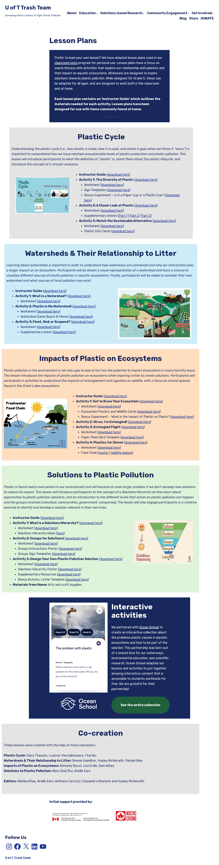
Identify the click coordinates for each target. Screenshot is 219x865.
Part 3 (146, 216)
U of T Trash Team (28, 7)
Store (193, 18)
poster (104, 453)
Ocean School (149, 627)
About (72, 13)
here (60, 533)
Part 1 (123, 216)
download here (118, 174)
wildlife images (121, 453)
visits (74, 63)
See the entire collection (140, 705)
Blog (183, 18)
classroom (62, 63)
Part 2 (134, 216)
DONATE (207, 18)
